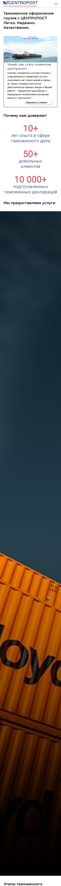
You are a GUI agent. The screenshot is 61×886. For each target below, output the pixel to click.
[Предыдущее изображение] (6, 49)
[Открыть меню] (56, 3)
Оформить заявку (36, 102)
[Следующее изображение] (55, 49)
